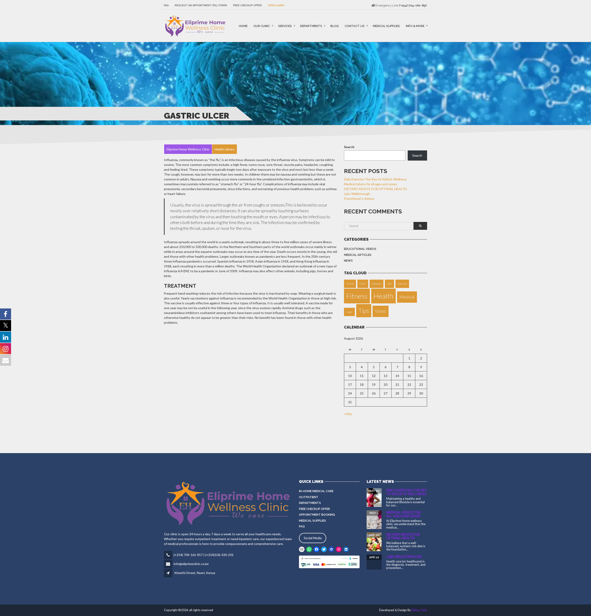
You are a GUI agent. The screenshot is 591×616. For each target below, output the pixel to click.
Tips (364, 310)
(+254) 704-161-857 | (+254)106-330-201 (204, 555)
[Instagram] (338, 549)
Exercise (402, 283)
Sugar (349, 311)
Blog (334, 25)
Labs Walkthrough (357, 194)
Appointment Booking (317, 514)
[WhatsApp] (309, 549)
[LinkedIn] (346, 549)
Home (243, 25)
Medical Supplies (386, 25)
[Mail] (302, 549)
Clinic (363, 283)
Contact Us (355, 25)
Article (350, 283)
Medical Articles (357, 255)
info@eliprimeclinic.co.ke (191, 564)
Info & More (415, 25)
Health (383, 296)
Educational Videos (360, 249)
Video (380, 311)
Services (285, 25)
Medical (407, 296)
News (348, 260)
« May (348, 414)
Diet (389, 283)
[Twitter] (324, 549)
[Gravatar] (331, 549)
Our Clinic (261, 25)
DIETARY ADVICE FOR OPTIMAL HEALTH (375, 189)
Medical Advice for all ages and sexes (370, 184)
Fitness (357, 296)
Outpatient (308, 497)
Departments (311, 25)
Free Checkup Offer (247, 5)
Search (349, 147)
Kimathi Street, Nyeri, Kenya (194, 573)
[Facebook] (316, 549)
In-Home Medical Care (316, 491)
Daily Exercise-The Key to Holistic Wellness (375, 179)
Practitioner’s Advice (359, 198)
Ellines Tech (419, 610)
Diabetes (376, 283)
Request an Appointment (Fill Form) (201, 5)
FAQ (166, 5)
